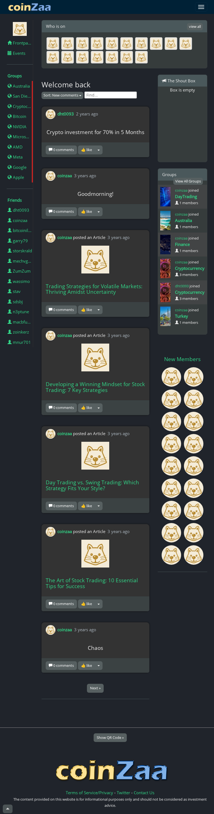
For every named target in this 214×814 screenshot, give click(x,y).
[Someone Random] (172, 465)
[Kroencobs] (193, 421)
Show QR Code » (110, 737)
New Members (182, 359)
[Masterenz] (172, 421)
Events (18, 53)
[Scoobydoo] (193, 376)
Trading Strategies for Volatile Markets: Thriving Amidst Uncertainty (94, 289)
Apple (18, 177)
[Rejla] (172, 532)
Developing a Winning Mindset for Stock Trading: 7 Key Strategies (95, 387)
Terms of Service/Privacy (89, 792)
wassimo (21, 281)
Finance (182, 244)
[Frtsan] (172, 510)
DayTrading (186, 196)
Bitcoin (19, 116)
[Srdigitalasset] (193, 443)
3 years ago (85, 175)
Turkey (181, 316)
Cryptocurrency (22, 106)
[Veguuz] (172, 376)
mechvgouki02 (22, 261)
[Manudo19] (193, 554)
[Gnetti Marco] (172, 443)
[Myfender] (172, 398)
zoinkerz (20, 332)
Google (19, 167)
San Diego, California (22, 96)
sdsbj (17, 301)
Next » (95, 687)
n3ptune (20, 311)
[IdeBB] (193, 487)
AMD (17, 147)
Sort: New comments (61, 95)
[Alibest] (172, 487)
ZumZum (21, 271)
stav (16, 291)
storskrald (22, 250)
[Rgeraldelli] (193, 510)
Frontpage (22, 43)
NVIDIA (19, 126)
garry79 (20, 240)
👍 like (86, 149)
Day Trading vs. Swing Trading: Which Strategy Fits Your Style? (92, 485)
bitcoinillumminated (22, 230)
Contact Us (144, 792)
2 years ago (87, 114)
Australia (21, 86)
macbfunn (22, 322)
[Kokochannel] (172, 554)
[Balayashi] (193, 465)
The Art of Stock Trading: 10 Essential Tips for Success (92, 583)
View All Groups (188, 181)
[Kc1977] (193, 398)
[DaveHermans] (193, 532)
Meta (17, 157)
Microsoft (21, 136)
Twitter (123, 792)
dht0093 (20, 210)
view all (195, 26)
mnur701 (21, 342)
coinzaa (19, 220)
